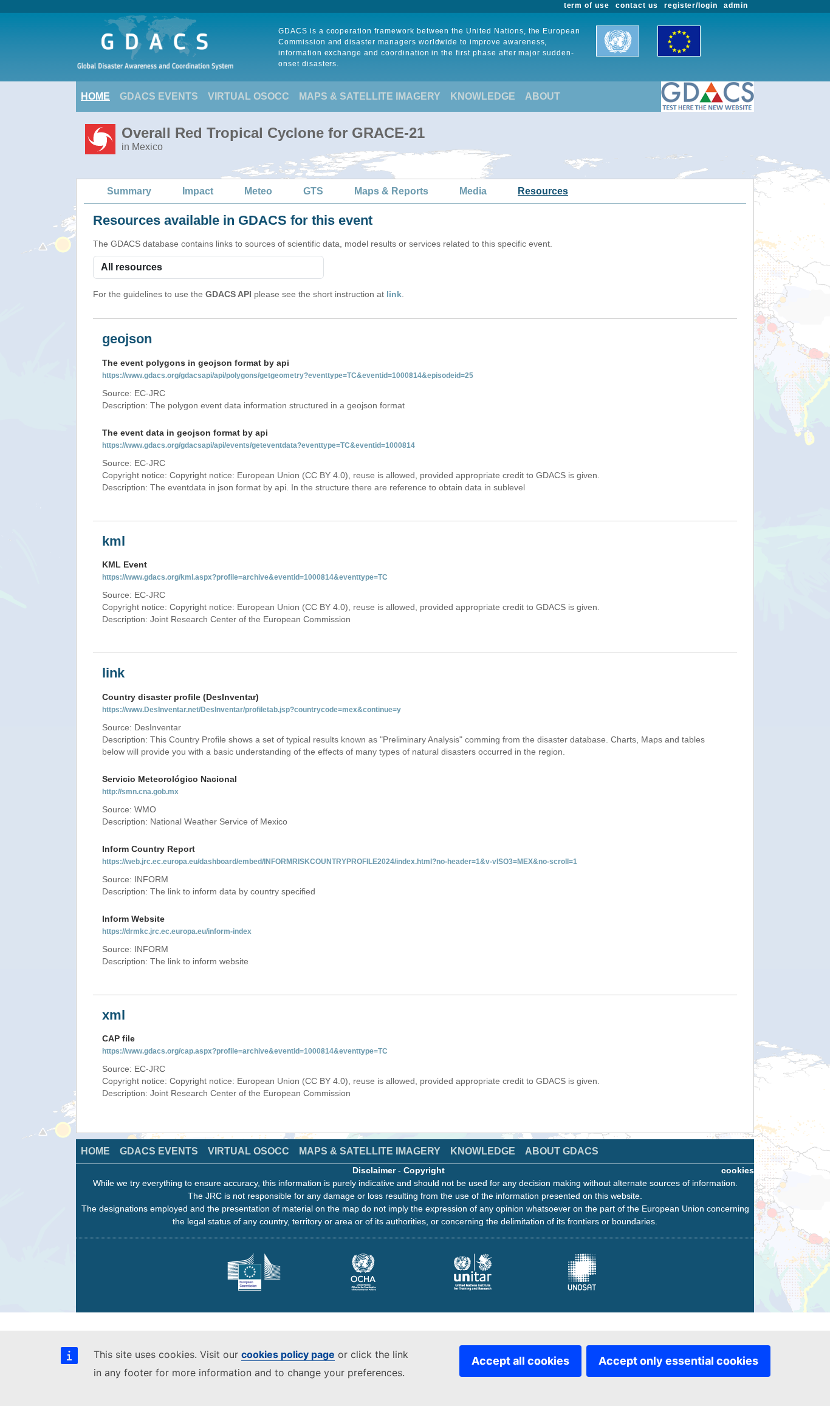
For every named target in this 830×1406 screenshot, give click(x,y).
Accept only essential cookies (678, 1360)
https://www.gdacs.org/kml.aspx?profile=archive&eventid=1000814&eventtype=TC (245, 577)
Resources (543, 191)
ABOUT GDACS (561, 1151)
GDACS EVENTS (159, 96)
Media (473, 191)
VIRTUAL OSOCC (248, 96)
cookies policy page (288, 1354)
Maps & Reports (391, 191)
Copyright (424, 1170)
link (394, 294)
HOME (95, 96)
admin (736, 5)
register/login (691, 5)
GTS (313, 191)
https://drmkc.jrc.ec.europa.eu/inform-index (177, 931)
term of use (587, 5)
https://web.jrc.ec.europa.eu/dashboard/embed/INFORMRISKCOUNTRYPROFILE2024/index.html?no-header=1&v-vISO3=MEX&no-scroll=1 (339, 861)
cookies (737, 1170)
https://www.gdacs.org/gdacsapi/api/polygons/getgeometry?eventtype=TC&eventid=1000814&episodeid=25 (287, 375)
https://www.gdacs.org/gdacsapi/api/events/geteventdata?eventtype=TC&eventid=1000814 (258, 445)
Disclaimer (374, 1170)
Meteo (258, 191)
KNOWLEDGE (482, 96)
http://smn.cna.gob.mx (140, 791)
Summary (129, 191)
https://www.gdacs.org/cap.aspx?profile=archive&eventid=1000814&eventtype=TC (245, 1051)
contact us (637, 5)
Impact (197, 191)
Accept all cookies (520, 1360)
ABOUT (542, 96)
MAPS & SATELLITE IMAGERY (370, 96)
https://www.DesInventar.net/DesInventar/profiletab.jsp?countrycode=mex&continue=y (251, 709)
